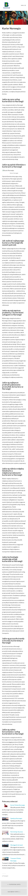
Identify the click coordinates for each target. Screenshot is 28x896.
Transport (5, 876)
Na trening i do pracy (16, 832)
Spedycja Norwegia (16, 818)
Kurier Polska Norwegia (17, 805)
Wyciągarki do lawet (16, 845)
